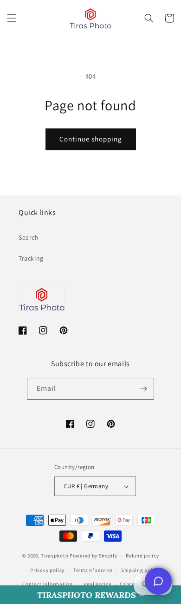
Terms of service (92, 570)
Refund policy (142, 555)
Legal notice (96, 584)
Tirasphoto (54, 555)
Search (29, 237)
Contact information (47, 584)
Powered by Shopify (93, 555)
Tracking (31, 258)
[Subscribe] (143, 389)
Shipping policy (140, 570)
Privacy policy (47, 570)
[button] (90, 594)
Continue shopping (90, 138)
